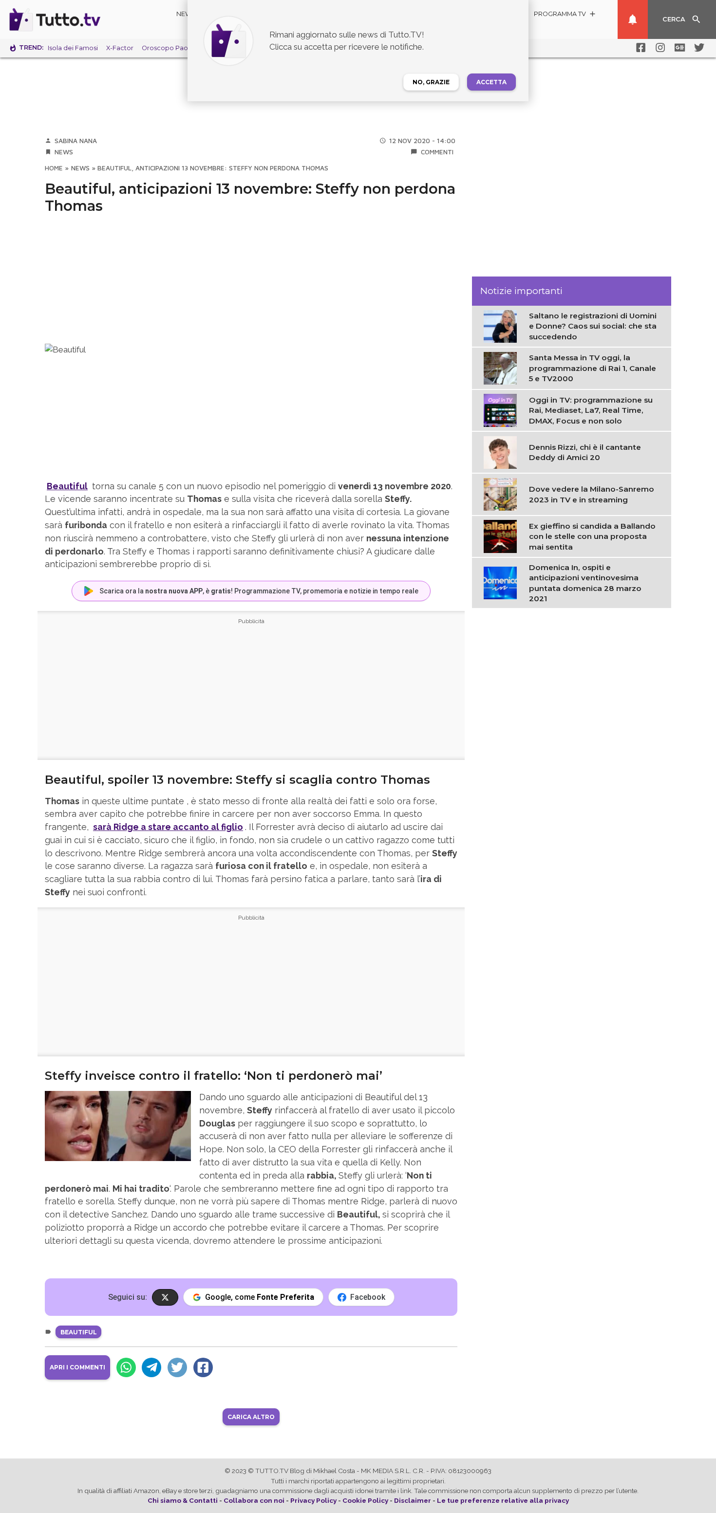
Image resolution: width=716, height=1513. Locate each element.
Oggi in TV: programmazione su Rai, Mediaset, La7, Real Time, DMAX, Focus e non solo (591, 410)
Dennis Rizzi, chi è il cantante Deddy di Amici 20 (585, 452)
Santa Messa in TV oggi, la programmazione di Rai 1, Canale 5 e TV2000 (592, 368)
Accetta (491, 82)
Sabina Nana (76, 141)
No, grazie (431, 82)
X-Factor (119, 48)
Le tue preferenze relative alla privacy (503, 1500)
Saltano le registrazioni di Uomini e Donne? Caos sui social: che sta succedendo (593, 326)
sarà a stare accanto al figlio (168, 827)
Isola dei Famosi (73, 48)
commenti (437, 152)
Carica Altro (251, 1417)
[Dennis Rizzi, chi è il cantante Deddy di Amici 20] (502, 452)
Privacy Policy (313, 1500)
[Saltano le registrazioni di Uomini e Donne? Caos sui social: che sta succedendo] (502, 326)
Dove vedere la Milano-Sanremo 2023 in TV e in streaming (591, 494)
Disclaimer (412, 1500)
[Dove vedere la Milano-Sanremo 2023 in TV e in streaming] (502, 493)
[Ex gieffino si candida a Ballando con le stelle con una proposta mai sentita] (502, 536)
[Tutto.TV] (82, 19)
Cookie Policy (365, 1500)
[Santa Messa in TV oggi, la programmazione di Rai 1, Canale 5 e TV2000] (502, 367)
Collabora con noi (254, 1500)
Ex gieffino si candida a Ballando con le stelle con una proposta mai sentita (592, 536)
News (186, 14)
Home (54, 168)
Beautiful (78, 1332)
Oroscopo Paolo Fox (174, 48)
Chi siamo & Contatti (183, 1500)
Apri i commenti (77, 1367)
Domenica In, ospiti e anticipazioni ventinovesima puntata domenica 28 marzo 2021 (585, 583)
